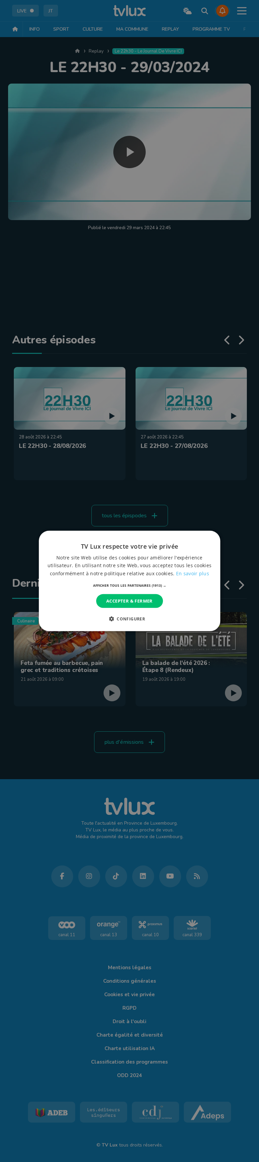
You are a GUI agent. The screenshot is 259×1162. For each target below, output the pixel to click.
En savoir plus (192, 573)
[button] (129, 585)
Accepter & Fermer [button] (129, 601)
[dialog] (129, 581)
